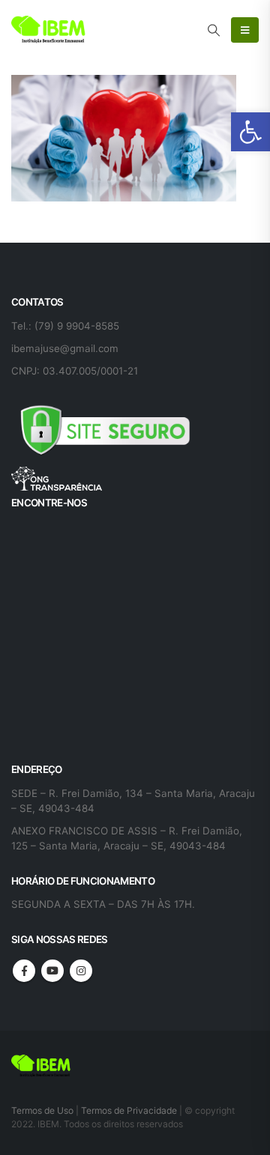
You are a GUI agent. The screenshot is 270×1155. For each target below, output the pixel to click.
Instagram (81, 971)
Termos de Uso (43, 1110)
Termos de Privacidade (129, 1110)
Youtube (52, 971)
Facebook (24, 971)
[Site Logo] (48, 30)
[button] (250, 131)
